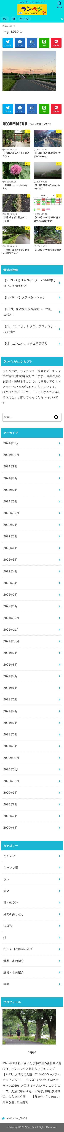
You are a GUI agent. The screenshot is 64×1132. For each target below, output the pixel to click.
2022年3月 (10, 583)
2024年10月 (11, 454)
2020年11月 (11, 769)
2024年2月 (10, 501)
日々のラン (10, 902)
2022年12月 (11, 513)
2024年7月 (10, 489)
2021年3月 (10, 722)
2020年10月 (11, 781)
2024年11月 (11, 443)
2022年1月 (10, 606)
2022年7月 (10, 536)
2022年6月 (10, 548)
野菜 (6, 984)
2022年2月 (10, 594)
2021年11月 (11, 629)
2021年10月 (11, 641)
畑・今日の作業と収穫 (18, 949)
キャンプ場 (10, 867)
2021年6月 (10, 687)
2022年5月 (10, 559)
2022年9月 (10, 524)
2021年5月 (10, 699)
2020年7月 (10, 816)
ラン (5, 19)
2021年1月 (10, 746)
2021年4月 (10, 711)
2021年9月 (10, 652)
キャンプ (24, 19)
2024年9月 (10, 466)
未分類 (7, 925)
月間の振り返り (13, 914)
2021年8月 (10, 664)
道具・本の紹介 (13, 960)
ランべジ (29, 1127)
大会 (6, 890)
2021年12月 (11, 618)
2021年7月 (10, 676)
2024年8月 (10, 478)
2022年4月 (10, 571)
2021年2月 (10, 734)
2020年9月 (10, 792)
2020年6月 (10, 827)
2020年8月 (10, 804)
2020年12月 (11, 757)
